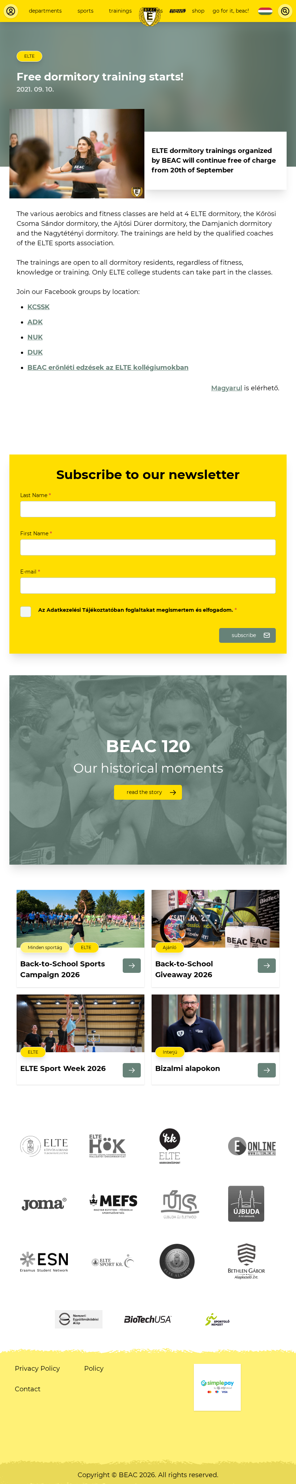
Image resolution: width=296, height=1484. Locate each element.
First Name (36, 533)
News (177, 11)
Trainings (120, 11)
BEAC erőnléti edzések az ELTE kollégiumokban (107, 368)
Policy (94, 1369)
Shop (198, 11)
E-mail (30, 571)
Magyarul (226, 388)
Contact (27, 1389)
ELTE (29, 56)
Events (154, 11)
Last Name (35, 495)
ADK (35, 322)
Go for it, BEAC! (231, 11)
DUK (35, 352)
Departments (45, 11)
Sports (85, 11)
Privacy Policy (37, 1369)
